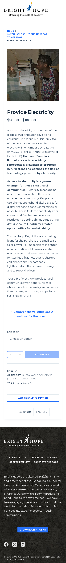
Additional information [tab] (33, 398)
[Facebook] (6, 544)
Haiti (18, 383)
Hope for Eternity (19, 462)
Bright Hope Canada (14, 559)
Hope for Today (18, 457)
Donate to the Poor (46, 462)
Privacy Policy (54, 557)
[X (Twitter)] (14, 544)
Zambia (27, 383)
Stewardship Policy (33, 529)
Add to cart (41, 354)
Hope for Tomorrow (44, 457)
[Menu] (60, 9)
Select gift (13, 331)
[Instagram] (23, 544)
